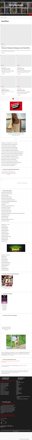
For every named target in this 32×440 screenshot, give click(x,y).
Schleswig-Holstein (19, 389)
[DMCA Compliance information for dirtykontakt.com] (4, 422)
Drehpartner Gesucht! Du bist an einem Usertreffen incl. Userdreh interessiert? (13, 213)
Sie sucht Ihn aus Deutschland (5, 383)
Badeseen (22, 352)
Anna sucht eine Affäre (8, 61)
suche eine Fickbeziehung (5, 202)
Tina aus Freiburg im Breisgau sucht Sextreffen (16, 35)
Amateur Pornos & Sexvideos (5, 393)
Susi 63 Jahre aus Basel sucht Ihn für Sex (7, 219)
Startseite (2, 17)
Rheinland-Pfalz (18, 392)
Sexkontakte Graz (4, 256)
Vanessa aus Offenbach (4, 195)
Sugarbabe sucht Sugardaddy (5, 394)
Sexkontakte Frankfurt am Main (6, 236)
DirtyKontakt (16, 5)
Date (8, 365)
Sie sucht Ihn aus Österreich (4, 384)
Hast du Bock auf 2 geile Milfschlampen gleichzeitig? (9, 201)
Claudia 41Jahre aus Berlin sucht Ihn (6, 198)
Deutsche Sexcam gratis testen (5, 392)
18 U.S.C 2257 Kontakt (4, 418)
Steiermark (7, 265)
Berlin (17, 380)
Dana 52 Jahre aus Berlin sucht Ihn (6, 196)
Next (18, 98)
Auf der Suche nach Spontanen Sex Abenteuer (8, 199)
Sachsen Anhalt (18, 384)
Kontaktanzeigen (3, 46)
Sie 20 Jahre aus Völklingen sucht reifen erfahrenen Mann (9, 150)
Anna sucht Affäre (23, 61)
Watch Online (30, 15)
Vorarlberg (7, 268)
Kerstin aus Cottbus (23, 82)
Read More (3, 94)
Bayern (17, 394)
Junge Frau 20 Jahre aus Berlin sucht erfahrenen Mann (9, 147)
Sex (23, 133)
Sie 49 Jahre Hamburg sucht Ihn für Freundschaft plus (9, 144)
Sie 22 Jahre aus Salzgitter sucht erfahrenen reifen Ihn (9, 156)
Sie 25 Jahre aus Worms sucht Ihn (6, 210)
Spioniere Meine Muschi (4, 216)
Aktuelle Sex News (3, 390)
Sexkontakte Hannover (4, 239)
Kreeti (14, 431)
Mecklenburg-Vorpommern (20, 382)
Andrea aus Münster (8, 82)
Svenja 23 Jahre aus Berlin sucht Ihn (6, 193)
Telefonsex (2, 389)
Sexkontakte (3, 262)
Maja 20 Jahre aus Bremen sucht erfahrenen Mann (8, 159)
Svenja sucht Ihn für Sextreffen (6, 207)
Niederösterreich (7, 262)
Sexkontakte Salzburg (4, 259)
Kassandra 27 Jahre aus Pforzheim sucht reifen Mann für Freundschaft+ (12, 153)
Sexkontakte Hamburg (4, 227)
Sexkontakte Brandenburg (5, 233)
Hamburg (17, 391)
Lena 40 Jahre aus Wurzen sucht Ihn (6, 192)
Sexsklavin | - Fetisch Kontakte (5, 391)
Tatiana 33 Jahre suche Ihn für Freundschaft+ (8, 165)
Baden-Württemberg (19, 393)
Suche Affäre (3, 204)
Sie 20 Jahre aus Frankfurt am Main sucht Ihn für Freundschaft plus (11, 162)
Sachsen (17, 383)
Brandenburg (18, 381)
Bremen (17, 390)
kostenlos (8, 373)
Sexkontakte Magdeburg (5, 230)
